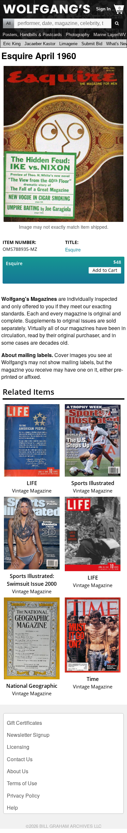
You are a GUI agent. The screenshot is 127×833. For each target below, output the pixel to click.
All (8, 23)
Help (12, 807)
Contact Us (20, 759)
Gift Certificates (24, 722)
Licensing (18, 746)
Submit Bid (91, 43)
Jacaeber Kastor (39, 43)
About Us (17, 771)
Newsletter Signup (28, 734)
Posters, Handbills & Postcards (32, 34)
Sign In (103, 8)
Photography (78, 34)
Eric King (12, 43)
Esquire (73, 249)
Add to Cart (104, 270)
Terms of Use (22, 783)
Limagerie (68, 43)
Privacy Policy (23, 795)
